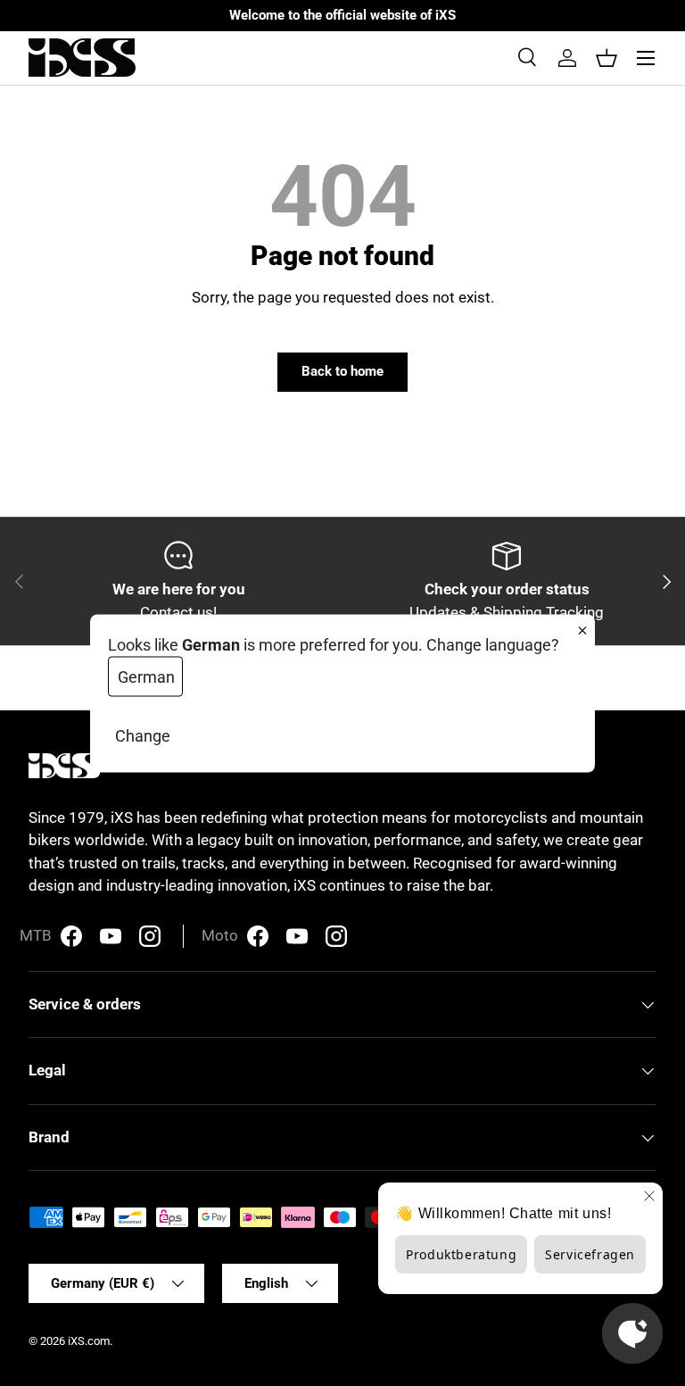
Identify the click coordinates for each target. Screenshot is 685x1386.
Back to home (342, 371)
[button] (606, 58)
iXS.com (89, 1341)
